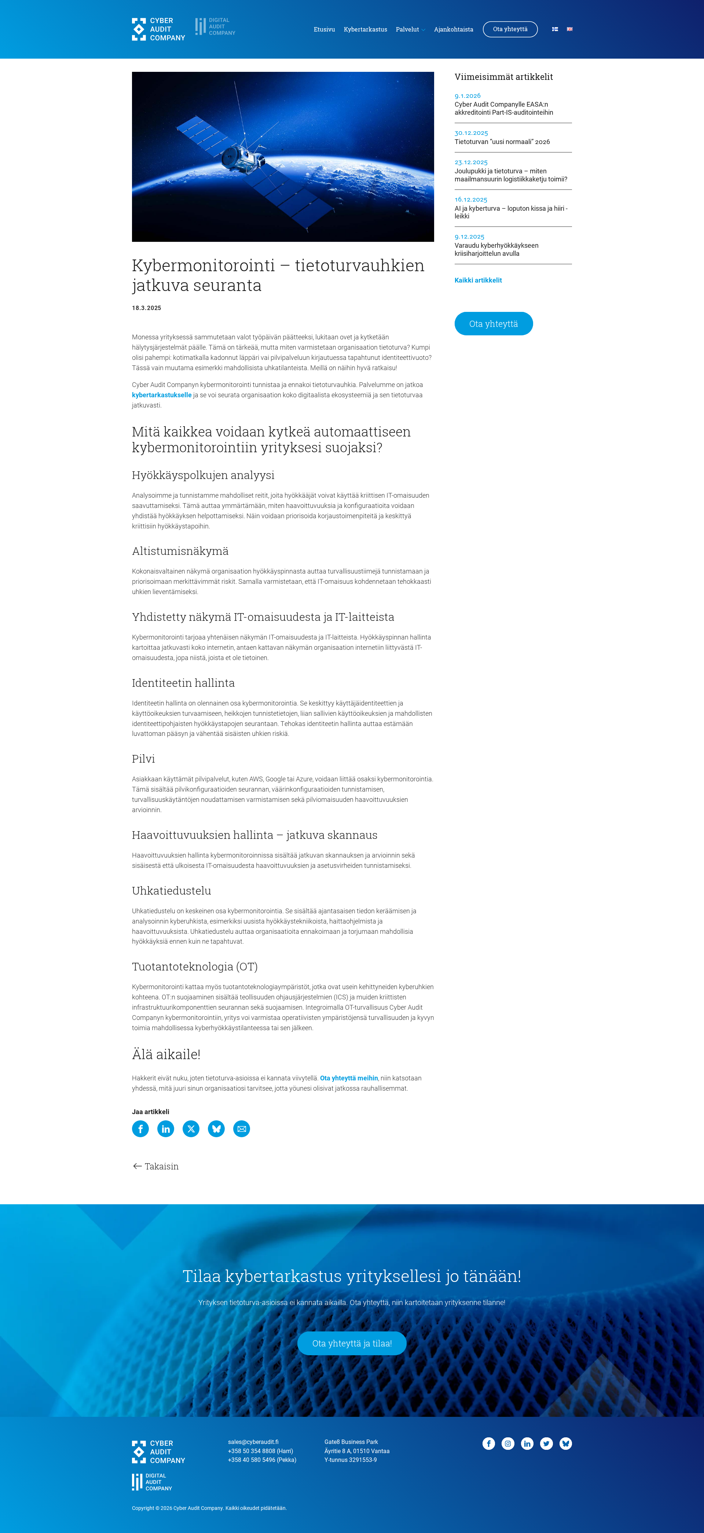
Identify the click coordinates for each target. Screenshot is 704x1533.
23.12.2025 (511, 170)
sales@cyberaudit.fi (253, 1441)
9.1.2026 (504, 104)
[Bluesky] (216, 1128)
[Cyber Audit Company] (158, 29)
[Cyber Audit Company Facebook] (489, 1443)
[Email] (241, 1128)
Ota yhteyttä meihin (349, 1077)
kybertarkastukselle (162, 394)
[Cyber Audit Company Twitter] (546, 1443)
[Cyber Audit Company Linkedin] (527, 1443)
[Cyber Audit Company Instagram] (508, 1443)
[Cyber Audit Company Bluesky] (566, 1443)
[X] (191, 1128)
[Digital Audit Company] (222, 29)
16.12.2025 (511, 207)
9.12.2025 (497, 244)
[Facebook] (140, 1128)
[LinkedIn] (165, 1128)
